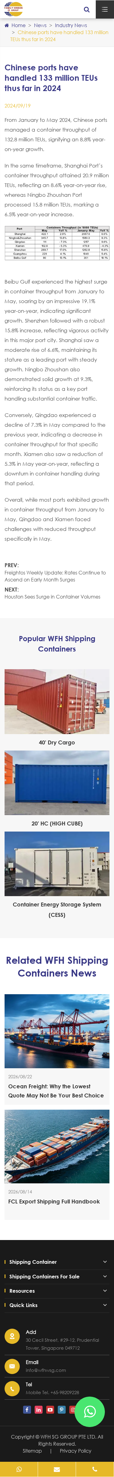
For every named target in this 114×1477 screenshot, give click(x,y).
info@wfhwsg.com (46, 1370)
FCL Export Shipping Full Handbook (54, 1201)
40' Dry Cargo (57, 742)
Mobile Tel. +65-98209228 (52, 1392)
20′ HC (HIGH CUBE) (57, 823)
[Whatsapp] (19, 1469)
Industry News (71, 25)
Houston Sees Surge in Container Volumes (52, 596)
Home (19, 25)
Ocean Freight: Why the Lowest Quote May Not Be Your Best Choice (56, 1091)
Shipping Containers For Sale (44, 1276)
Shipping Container (33, 1262)
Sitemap (32, 1450)
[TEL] (95, 1469)
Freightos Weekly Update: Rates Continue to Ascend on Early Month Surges (55, 576)
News (40, 25)
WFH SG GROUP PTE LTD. (69, 1436)
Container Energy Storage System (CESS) (57, 909)
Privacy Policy (76, 1450)
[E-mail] (57, 1469)
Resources (22, 1291)
